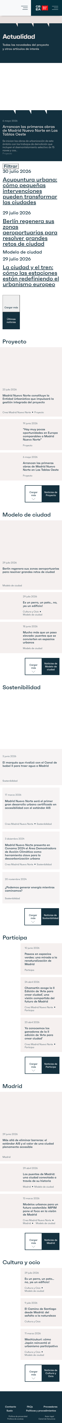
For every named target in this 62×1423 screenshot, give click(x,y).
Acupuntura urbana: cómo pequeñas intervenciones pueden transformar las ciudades (30, 191)
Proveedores (50, 1406)
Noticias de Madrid (50, 1242)
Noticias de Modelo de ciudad (50, 666)
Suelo (10, 1410)
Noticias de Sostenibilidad (50, 917)
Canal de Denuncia (46, 1419)
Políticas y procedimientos (41, 1410)
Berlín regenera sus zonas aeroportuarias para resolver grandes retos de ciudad (30, 232)
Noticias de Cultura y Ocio (50, 1373)
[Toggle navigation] (24, 8)
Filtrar (10, 166)
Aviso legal (49, 1416)
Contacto (10, 1406)
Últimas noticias (11, 321)
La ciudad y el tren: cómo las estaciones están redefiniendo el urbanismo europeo (31, 276)
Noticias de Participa (50, 1065)
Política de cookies (15, 1419)
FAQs (30, 1406)
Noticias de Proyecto (50, 494)
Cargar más (11, 307)
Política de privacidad (18, 1416)
